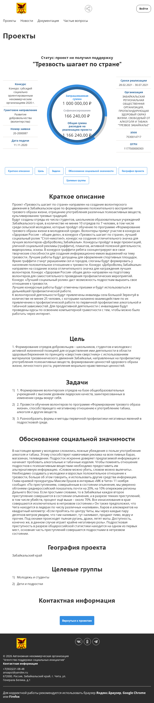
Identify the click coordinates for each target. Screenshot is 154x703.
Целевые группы (76, 180)
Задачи (56, 171)
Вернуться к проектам (77, 620)
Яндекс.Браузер (108, 693)
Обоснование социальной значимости (91, 171)
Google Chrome (134, 693)
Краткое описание (19, 171)
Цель (41, 171)
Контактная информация (20, 663)
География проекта (133, 171)
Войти (143, 8)
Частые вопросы (75, 21)
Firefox (14, 697)
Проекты (9, 21)
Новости (26, 21)
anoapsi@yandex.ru (15, 672)
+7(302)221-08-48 (13, 669)
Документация (48, 21)
